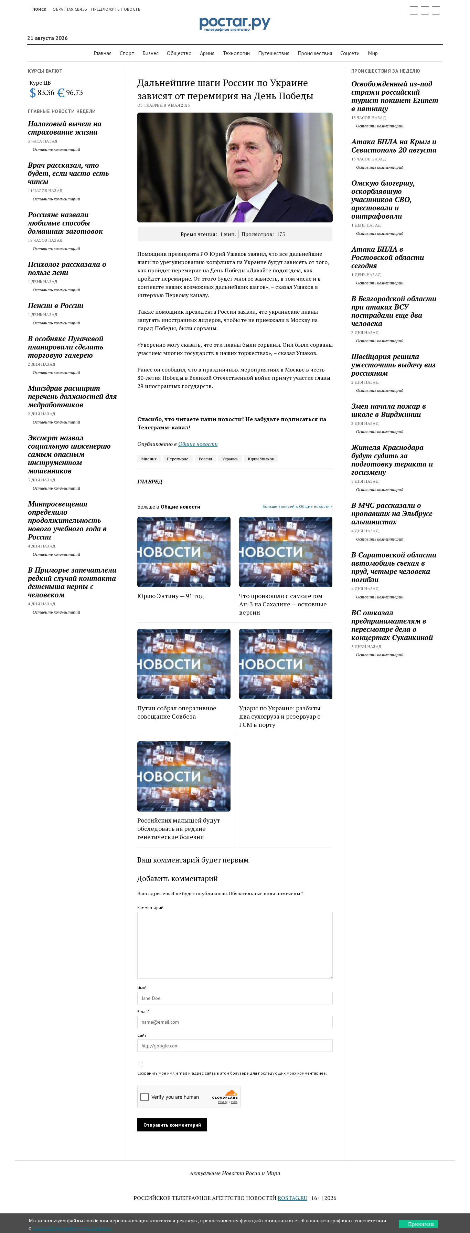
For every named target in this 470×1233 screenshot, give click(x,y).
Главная (102, 53)
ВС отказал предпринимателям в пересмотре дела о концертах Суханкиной (392, 624)
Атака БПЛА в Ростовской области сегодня (387, 257)
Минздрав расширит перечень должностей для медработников (72, 396)
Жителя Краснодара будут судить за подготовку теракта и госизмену (392, 459)
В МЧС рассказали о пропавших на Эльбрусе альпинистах (391, 513)
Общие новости (198, 444)
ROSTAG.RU (292, 1198)
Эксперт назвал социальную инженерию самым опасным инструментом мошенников (69, 454)
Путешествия (273, 53)
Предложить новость (115, 9)
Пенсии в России (55, 305)
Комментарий (150, 907)
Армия (207, 53)
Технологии (236, 53)
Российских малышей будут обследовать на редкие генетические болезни (178, 828)
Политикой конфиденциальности (72, 1227)
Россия (205, 458)
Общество (179, 53)
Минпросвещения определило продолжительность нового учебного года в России (67, 520)
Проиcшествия (315, 53)
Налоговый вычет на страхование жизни (65, 127)
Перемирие (178, 458)
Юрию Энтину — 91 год (170, 596)
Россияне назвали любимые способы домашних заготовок (65, 222)
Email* (143, 1011)
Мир (373, 53)
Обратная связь (70, 9)
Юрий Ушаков (261, 458)
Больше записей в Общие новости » (298, 506)
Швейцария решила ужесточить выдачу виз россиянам (393, 364)
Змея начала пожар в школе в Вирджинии (388, 410)
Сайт (141, 1035)
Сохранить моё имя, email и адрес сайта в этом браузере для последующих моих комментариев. (232, 1073)
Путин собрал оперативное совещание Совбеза (176, 712)
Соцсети (350, 53)
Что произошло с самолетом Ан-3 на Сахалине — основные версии (283, 604)
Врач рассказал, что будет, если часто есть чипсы (68, 173)
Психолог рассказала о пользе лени (67, 268)
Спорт (127, 53)
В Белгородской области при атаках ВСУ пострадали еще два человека (393, 310)
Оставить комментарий (56, 149)
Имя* (141, 987)
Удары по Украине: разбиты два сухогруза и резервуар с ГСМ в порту (280, 716)
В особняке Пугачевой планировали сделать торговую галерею (65, 346)
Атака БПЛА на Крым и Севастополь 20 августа (394, 145)
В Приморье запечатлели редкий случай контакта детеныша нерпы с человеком (72, 582)
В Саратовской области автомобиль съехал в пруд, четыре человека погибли (393, 567)
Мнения (149, 458)
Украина (230, 458)
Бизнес (150, 53)
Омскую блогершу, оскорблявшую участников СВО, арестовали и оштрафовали (383, 199)
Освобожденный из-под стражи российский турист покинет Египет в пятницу (394, 96)
